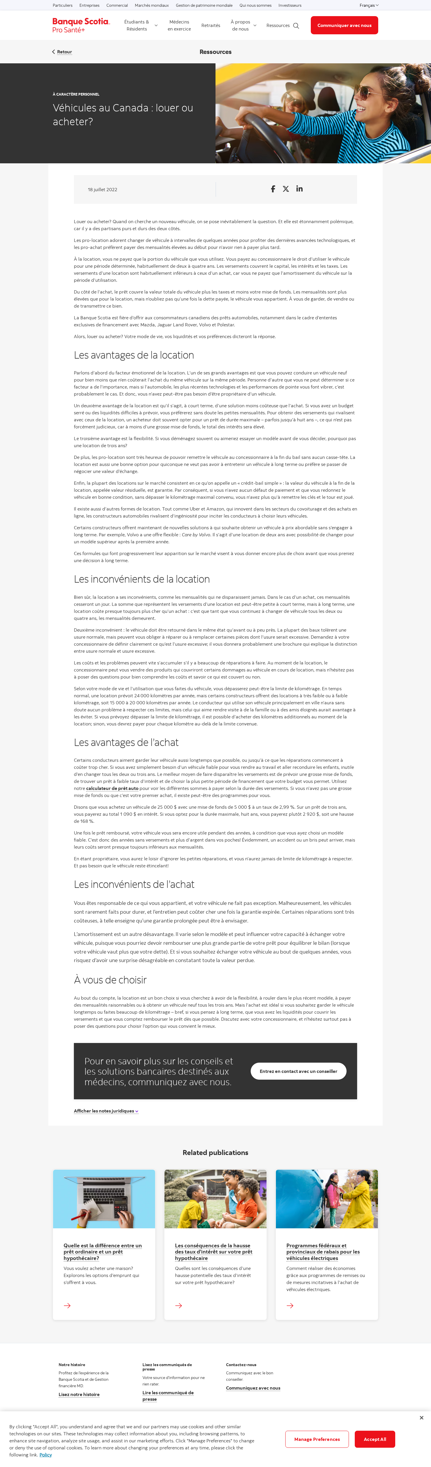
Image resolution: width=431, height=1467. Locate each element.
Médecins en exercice (179, 25)
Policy (46, 1455)
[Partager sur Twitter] (285, 189)
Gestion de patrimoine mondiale (204, 5)
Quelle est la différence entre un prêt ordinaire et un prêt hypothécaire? (103, 1251)
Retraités (210, 25)
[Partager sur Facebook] (273, 189)
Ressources (278, 25)
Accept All (375, 1439)
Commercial (117, 5)
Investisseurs (290, 5)
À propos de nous (240, 25)
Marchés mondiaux (152, 5)
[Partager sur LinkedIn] (299, 189)
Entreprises (89, 5)
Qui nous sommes (256, 5)
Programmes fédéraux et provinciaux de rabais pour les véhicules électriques (323, 1251)
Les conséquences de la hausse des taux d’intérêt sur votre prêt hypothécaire (213, 1251)
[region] (215, 1439)
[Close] (421, 1417)
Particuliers (62, 5)
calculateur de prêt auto (112, 788)
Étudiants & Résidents (136, 25)
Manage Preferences (317, 1439)
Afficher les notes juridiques (104, 1111)
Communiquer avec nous (344, 25)
